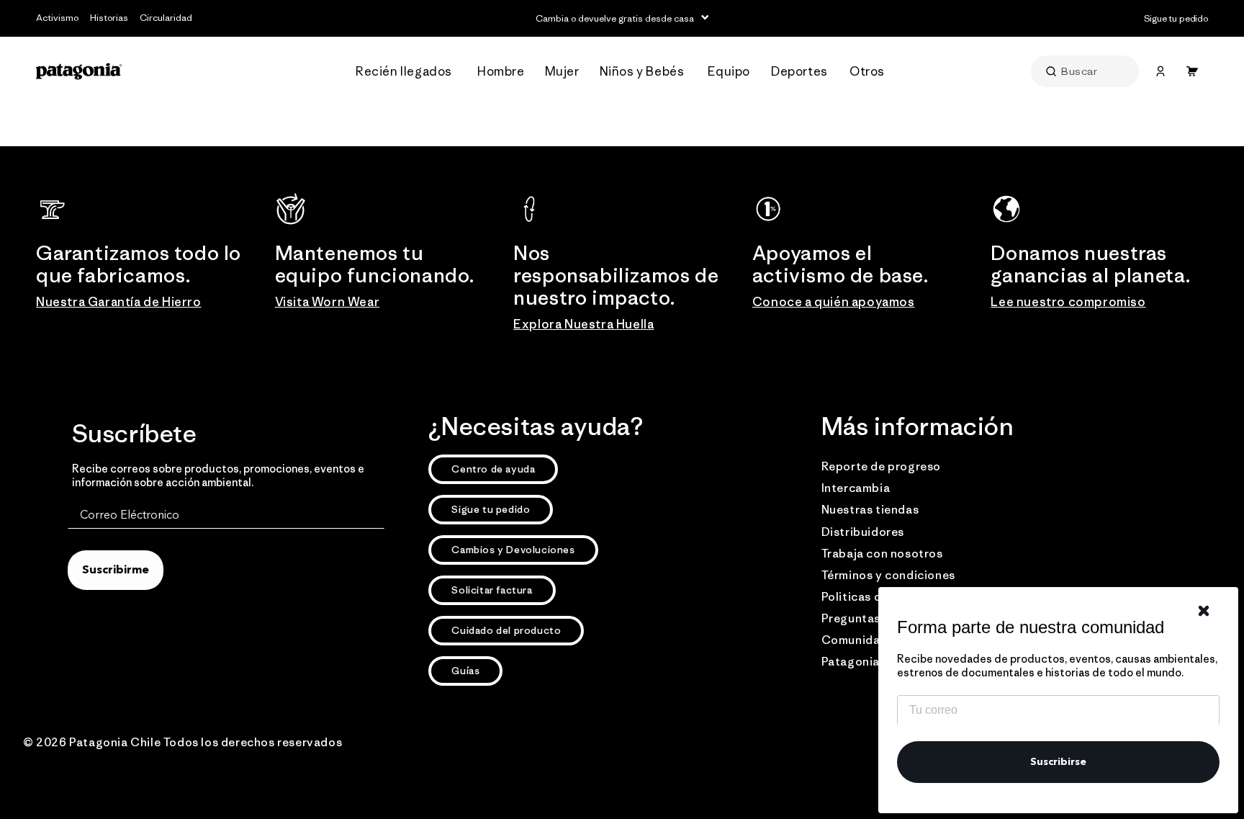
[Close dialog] (1204, 611)
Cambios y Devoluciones (512, 549)
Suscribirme (115, 570)
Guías (465, 670)
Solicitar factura (491, 589)
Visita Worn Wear (327, 302)
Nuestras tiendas (870, 509)
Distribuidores (862, 531)
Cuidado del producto (506, 630)
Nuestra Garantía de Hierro (119, 302)
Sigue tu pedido (490, 509)
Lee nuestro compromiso (1068, 302)
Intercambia (856, 487)
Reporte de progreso (881, 466)
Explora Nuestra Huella (583, 324)
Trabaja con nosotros (882, 553)
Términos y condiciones (888, 575)
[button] (408, 71)
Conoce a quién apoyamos (833, 302)
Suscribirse (1058, 762)
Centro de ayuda (493, 468)
